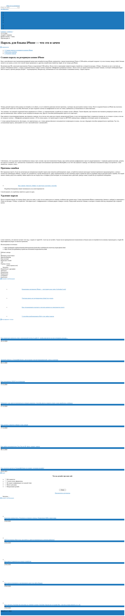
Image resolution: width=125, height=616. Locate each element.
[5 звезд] (5, 265)
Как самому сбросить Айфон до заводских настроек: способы (37, 185)
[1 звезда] (1, 265)
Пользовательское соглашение (41, 611)
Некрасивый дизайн (13, 486)
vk (8, 9)
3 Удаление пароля (10, 53)
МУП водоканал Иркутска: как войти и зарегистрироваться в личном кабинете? (29, 539)
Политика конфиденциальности (22, 611)
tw (5, 9)
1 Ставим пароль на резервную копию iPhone (18, 50)
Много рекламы (12, 485)
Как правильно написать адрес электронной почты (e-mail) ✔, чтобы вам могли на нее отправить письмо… (34, 338)
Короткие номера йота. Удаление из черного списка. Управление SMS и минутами (30, 518)
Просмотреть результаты (62, 493)
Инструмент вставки (10, 27)
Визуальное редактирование (13, 28)
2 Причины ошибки (10, 52)
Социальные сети (9, 20)
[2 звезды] (2, 265)
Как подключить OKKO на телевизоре (13, 381)
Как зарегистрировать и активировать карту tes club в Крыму (23, 583)
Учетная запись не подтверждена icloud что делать (37, 298)
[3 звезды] (3, 265)
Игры (6, 12)
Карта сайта (55, 611)
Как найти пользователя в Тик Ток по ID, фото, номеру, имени (20, 446)
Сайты (6, 17)
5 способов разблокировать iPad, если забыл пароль (38, 316)
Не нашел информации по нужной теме (19, 483)
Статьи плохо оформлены (15, 481)
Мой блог (7, 25)
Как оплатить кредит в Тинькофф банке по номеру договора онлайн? (22, 468)
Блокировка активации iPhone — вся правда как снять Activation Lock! (44, 289)
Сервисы (7, 19)
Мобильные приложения (12, 14)
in (6, 9)
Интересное (8, 22)
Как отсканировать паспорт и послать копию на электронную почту (43, 307)
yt (2, 9)
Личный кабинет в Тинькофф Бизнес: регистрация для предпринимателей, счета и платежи (29, 359)
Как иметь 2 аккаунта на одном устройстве (17, 561)
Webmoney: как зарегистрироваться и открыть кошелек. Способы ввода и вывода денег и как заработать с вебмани (37, 403)
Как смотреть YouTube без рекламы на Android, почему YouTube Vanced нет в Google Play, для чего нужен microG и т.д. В (42, 604)
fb (3, 9)
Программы (8, 15)
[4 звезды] (4, 265)
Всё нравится (11, 479)
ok (1, 9)
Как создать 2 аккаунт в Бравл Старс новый (14, 424)
